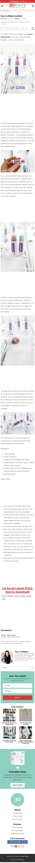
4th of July (4, 596)
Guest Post (17, 596)
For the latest (18, 1)
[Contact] (22, 846)
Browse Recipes (17, 830)
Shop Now (18, 785)
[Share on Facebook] (3, 28)
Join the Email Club (17, 842)
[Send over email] (25, 28)
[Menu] (2, 6)
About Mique (17, 813)
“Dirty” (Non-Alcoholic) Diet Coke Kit (9, 741)
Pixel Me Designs (20, 859)
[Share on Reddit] (20, 28)
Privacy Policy (17, 816)
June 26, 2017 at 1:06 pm (13, 636)
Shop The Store (17, 819)
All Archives (11, 596)
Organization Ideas (17, 833)
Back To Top (25, 856)
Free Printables (17, 827)
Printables (28, 596)
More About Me (23, 660)
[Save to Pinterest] (14, 28)
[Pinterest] (16, 846)
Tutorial (4, 599)
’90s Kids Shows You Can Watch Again (9, 723)
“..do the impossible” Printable (26, 723)
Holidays (23, 596)
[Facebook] (12, 846)
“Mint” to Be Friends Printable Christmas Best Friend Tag (25, 742)
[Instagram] (19, 846)
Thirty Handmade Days (17, 5)
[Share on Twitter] (8, 28)
